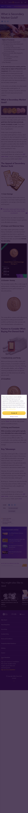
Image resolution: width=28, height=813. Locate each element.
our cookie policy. (11, 409)
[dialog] (14, 406)
